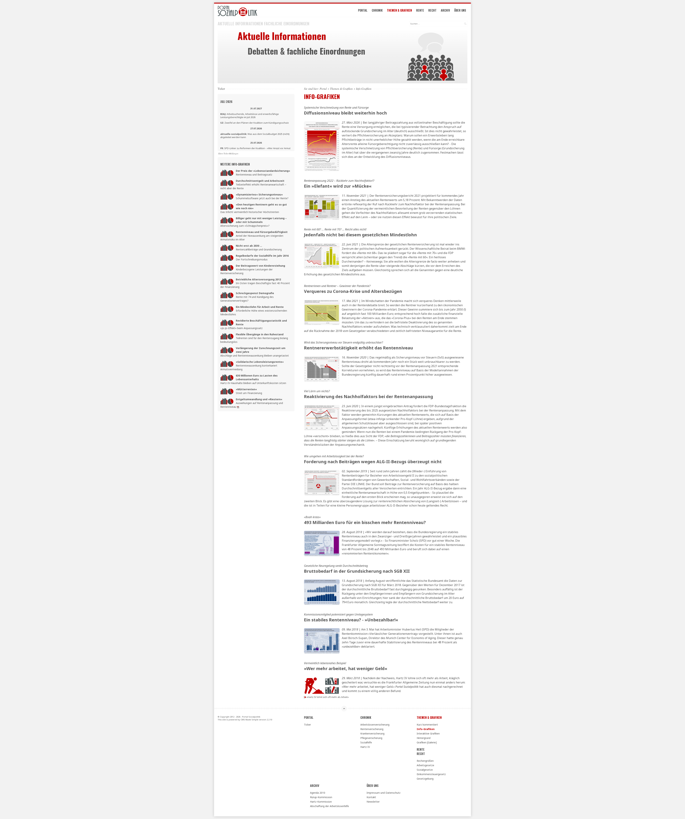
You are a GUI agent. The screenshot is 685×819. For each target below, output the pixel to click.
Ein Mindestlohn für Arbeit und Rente (260, 307)
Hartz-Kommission (321, 801)
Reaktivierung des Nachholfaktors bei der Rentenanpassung (368, 396)
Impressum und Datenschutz (383, 792)
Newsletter (373, 801)
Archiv (445, 10)
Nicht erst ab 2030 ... (249, 245)
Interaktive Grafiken (428, 733)
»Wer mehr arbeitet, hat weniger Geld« (345, 668)
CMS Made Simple (249, 719)
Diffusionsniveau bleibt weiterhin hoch (345, 113)
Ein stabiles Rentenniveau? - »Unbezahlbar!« (351, 620)
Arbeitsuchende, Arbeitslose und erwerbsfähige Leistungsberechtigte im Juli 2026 (249, 115)
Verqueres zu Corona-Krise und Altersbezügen (353, 291)
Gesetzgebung (425, 778)
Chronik (377, 10)
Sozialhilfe (366, 742)
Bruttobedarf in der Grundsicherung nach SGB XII (357, 571)
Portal (362, 10)
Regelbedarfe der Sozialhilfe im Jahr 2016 (262, 255)
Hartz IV (365, 747)
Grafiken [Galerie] (427, 742)
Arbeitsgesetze (425, 765)
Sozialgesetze (425, 769)
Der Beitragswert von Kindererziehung (260, 265)
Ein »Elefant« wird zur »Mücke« (338, 186)
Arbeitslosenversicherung (374, 724)
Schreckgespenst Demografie (255, 293)
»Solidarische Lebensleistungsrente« (260, 361)
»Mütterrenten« (246, 389)
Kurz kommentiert (427, 724)
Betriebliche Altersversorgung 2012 (258, 279)
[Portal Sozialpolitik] (256, 11)
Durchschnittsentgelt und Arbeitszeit (260, 180)
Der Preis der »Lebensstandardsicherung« (263, 170)
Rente (420, 10)
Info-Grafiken (426, 729)
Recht (432, 10)
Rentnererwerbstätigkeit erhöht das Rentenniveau (358, 348)
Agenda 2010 (317, 792)
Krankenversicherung (372, 733)
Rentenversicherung (371, 729)
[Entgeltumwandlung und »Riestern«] (238, 406)
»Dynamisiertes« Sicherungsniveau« (259, 194)
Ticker (307, 724)
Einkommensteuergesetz (431, 774)
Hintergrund (423, 738)
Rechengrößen (425, 760)
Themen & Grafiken (399, 10)
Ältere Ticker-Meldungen (228, 153)
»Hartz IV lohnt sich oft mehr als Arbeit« (328, 697)
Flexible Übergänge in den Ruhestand (259, 334)
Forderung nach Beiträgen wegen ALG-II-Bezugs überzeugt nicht (373, 461)
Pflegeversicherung (371, 738)
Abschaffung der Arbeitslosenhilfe (329, 806)
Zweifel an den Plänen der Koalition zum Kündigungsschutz (254, 122)
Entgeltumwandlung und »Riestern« (259, 399)
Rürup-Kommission (321, 797)
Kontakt (371, 797)
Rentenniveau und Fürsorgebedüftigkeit (262, 232)
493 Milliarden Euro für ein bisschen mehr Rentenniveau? (365, 522)
